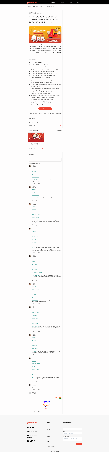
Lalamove (31, 115)
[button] (61, 6)
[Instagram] (28, 441)
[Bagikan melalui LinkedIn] (35, 122)
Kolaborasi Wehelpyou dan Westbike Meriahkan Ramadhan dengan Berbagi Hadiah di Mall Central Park (35, 144)
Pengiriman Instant (42, 113)
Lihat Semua (59, 130)
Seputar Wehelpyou (50, 6)
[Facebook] (33, 441)
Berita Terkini (42, 6)
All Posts (29, 6)
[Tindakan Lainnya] (60, 166)
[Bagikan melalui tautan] (37, 122)
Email (64, 431)
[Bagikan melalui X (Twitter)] (32, 122)
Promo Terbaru (35, 6)
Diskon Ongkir (51, 113)
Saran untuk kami (66, 436)
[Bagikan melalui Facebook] (29, 122)
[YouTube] (31, 441)
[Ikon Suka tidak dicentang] (32, 183)
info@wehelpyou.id (33, 435)
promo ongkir (58, 113)
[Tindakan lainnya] (60, 13)
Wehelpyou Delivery (33, 113)
